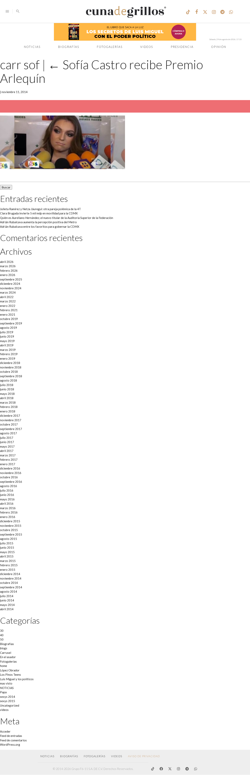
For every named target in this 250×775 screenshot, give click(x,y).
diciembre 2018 (10, 363)
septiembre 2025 (11, 279)
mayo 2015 (7, 552)
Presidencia (182, 46)
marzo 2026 (8, 266)
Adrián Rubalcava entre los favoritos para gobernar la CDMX (39, 226)
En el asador (8, 657)
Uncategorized (9, 705)
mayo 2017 (7, 446)
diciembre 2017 (10, 415)
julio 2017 (6, 437)
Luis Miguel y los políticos (17, 679)
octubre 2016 (9, 477)
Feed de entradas (11, 735)
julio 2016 (6, 490)
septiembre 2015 (11, 534)
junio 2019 (7, 336)
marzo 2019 (8, 349)
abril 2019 (6, 345)
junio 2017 (7, 442)
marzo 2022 (8, 301)
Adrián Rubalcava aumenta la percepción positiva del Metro (38, 222)
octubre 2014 (9, 582)
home (3, 665)
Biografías (68, 46)
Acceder (5, 731)
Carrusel (5, 652)
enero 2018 (7, 411)
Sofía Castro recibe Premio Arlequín (101, 71)
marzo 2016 (8, 508)
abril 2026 (6, 261)
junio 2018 (7, 389)
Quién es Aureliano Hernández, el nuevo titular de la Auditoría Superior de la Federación (56, 218)
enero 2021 (7, 314)
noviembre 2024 (10, 288)
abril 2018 (6, 398)
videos (4, 709)
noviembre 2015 (10, 525)
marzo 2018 (8, 402)
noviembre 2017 (10, 420)
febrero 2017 (9, 459)
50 (2, 639)
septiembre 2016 (11, 481)
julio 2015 (6, 543)
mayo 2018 (7, 393)
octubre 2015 (9, 530)
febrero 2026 (9, 270)
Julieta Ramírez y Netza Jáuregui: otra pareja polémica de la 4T (40, 209)
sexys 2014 (7, 696)
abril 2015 (6, 556)
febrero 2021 (9, 310)
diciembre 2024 (10, 283)
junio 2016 (7, 494)
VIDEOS (116, 756)
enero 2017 (7, 464)
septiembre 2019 (11, 323)
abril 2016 (6, 503)
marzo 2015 (8, 561)
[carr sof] (62, 168)
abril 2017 (6, 450)
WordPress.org (10, 744)
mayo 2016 (7, 499)
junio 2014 (7, 600)
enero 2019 (7, 358)
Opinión (218, 46)
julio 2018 (6, 385)
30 (2, 630)
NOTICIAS (7, 688)
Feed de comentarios (13, 740)
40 (2, 635)
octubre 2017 (9, 424)
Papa (3, 692)
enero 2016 (7, 517)
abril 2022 (6, 297)
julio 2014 (6, 596)
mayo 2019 (7, 341)
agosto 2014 (8, 591)
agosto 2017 (8, 433)
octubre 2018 (9, 371)
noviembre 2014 (10, 578)
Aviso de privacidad (144, 756)
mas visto (6, 683)
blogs (3, 648)
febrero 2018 (9, 407)
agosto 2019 (8, 327)
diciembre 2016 (10, 468)
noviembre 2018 (10, 367)
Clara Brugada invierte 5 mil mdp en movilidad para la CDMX (39, 213)
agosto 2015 (8, 538)
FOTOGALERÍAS (94, 756)
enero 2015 (7, 569)
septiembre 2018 (11, 376)
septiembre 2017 (11, 429)
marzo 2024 (8, 292)
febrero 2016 (9, 512)
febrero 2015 (9, 565)
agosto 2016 (8, 486)
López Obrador (10, 670)
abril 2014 (6, 609)
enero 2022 (7, 305)
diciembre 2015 (10, 521)
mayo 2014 (7, 605)
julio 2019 (6, 332)
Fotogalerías (110, 46)
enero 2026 (7, 275)
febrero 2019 (9, 354)
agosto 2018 (8, 380)
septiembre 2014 (11, 587)
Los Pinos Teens (10, 674)
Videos (146, 46)
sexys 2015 (7, 701)
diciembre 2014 (10, 574)
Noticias (32, 46)
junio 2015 (7, 547)
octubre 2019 (9, 319)
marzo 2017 (8, 455)
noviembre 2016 (10, 473)
